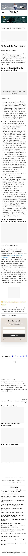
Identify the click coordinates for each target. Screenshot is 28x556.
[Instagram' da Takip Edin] (12, 487)
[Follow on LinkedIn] (15, 487)
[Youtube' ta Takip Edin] (17, 487)
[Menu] (3, 12)
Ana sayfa (3, 28)
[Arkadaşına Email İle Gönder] (21, 356)
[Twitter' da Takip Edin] (14, 487)
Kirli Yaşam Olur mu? (6, 401)
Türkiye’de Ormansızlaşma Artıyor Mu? (21, 400)
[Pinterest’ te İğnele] (23, 356)
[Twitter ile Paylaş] (18, 356)
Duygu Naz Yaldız (13, 50)
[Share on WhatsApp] (12, 356)
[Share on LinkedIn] (26, 356)
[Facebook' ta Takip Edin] (10, 487)
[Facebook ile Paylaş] (15, 356)
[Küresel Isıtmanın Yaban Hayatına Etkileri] (14, 299)
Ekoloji (9, 28)
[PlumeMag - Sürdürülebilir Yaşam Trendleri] (14, 12)
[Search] (21, 12)
